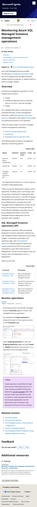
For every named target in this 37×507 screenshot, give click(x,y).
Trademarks (5, 504)
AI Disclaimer (6, 496)
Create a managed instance (15, 428)
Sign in (33, 20)
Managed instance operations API (17, 137)
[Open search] (28, 20)
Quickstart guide (11, 418)
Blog (27, 496)
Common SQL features (13, 420)
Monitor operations (9, 60)
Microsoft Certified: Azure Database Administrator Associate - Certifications (18, 467)
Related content (8, 62)
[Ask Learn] (30, 24)
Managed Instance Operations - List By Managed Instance (8, 291)
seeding (29, 118)
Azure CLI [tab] (19, 303)
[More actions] (33, 24)
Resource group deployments (15, 132)
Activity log (9, 134)
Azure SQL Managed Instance (16, 25)
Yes (21, 171)
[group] (18, 165)
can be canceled (19, 392)
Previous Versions (17, 496)
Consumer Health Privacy (9, 501)
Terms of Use (25, 501)
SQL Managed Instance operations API (15, 57)
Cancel (31, 347)
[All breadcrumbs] (3, 24)
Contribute (5, 499)
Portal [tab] (4, 303)
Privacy (13, 499)
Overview (6, 55)
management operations (21, 74)
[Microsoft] (18, 20)
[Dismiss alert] (33, 3)
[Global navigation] (2, 20)
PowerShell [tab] (10, 303)
